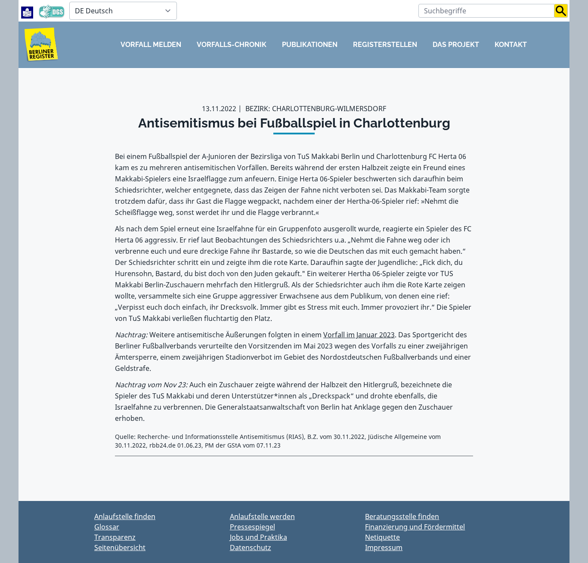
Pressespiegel (252, 527)
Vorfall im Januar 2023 (359, 334)
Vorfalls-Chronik (231, 44)
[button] (561, 11)
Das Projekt (456, 44)
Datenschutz (250, 547)
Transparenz (115, 537)
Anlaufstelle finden (124, 516)
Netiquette (382, 537)
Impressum (383, 547)
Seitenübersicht (119, 547)
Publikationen (309, 44)
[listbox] (123, 11)
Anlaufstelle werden (262, 516)
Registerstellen (385, 44)
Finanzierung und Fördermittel (415, 527)
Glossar (106, 527)
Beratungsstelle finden (402, 516)
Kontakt (511, 44)
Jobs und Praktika (258, 537)
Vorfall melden (151, 44)
